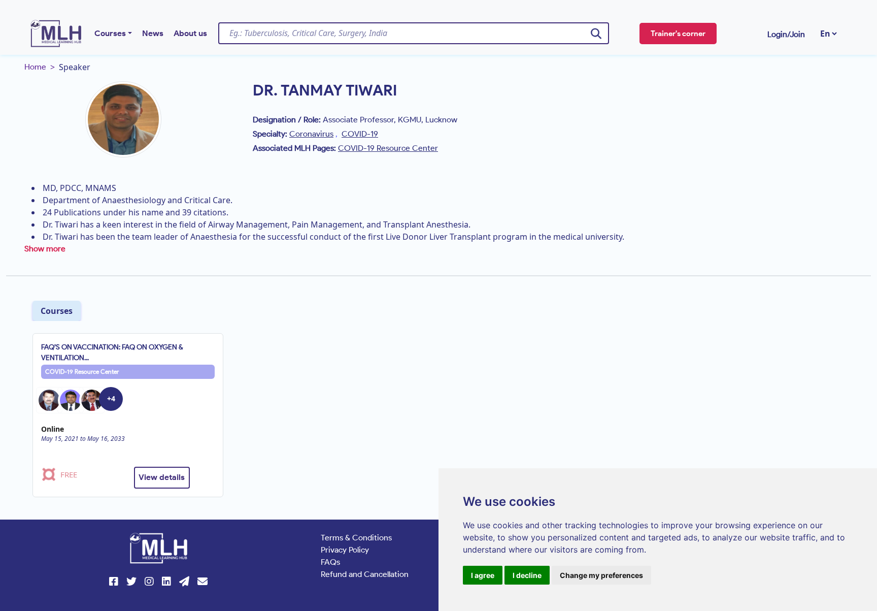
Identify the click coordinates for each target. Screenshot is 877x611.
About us (190, 33)
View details (162, 477)
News (152, 33)
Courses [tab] (57, 310)
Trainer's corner (678, 33)
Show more (44, 248)
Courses (110, 33)
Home (35, 67)
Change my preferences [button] (601, 575)
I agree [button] (482, 575)
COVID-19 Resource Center (82, 371)
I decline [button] (527, 575)
